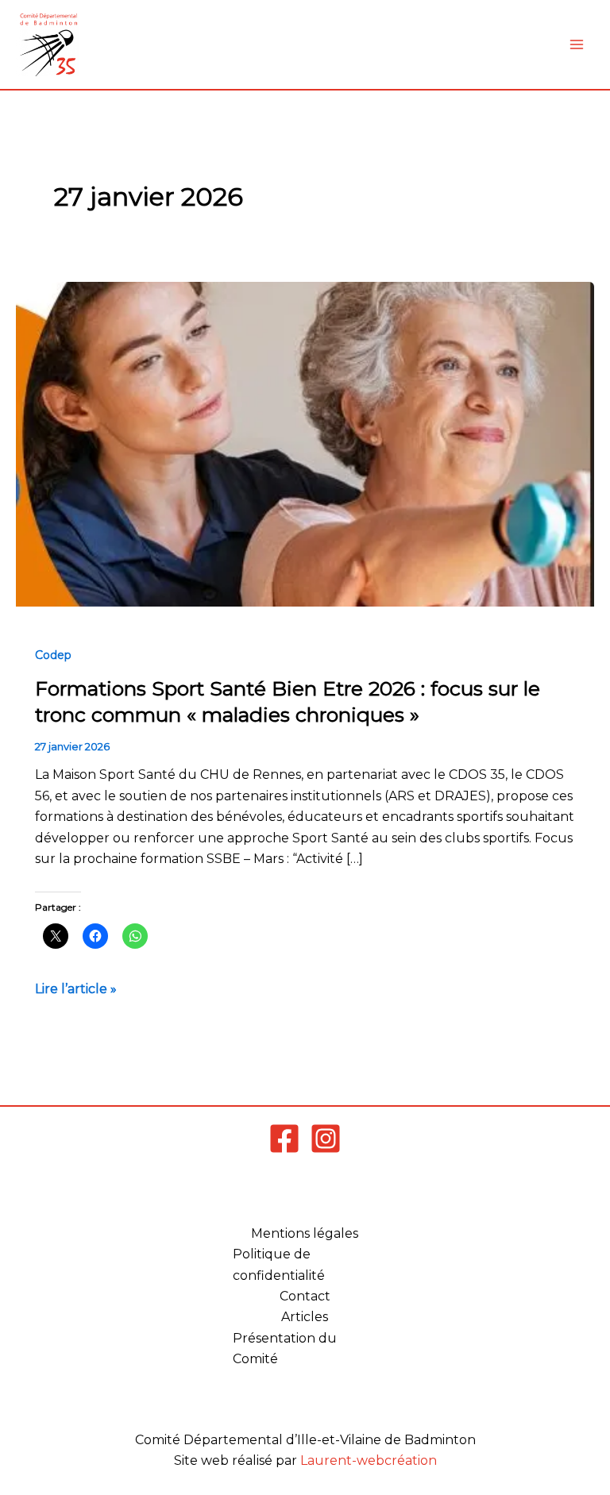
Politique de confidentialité (279, 1264)
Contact (305, 1296)
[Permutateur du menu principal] (576, 44)
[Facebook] (284, 1138)
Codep (53, 655)
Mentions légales (304, 1233)
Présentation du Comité (285, 1348)
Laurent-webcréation (368, 1460)
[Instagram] (326, 1138)
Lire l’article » (76, 987)
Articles (304, 1316)
